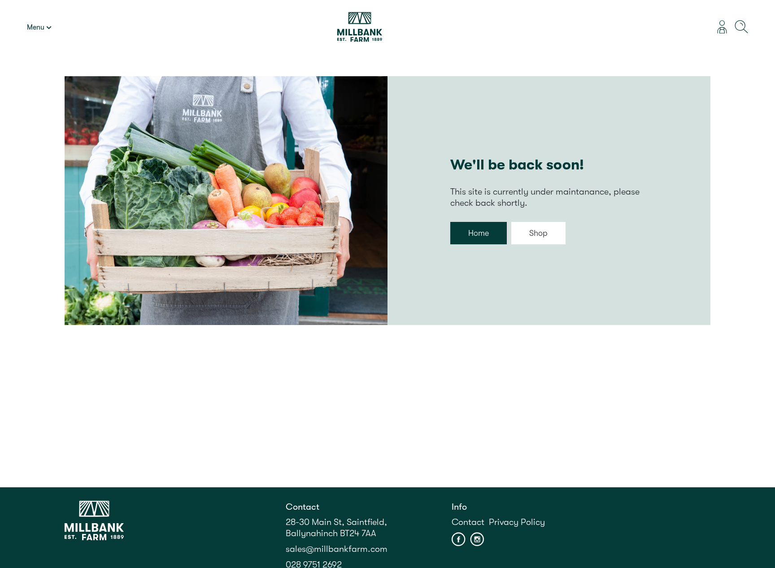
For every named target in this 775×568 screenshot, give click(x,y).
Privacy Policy (517, 522)
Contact (468, 522)
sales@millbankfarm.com (337, 549)
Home (478, 233)
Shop (538, 233)
